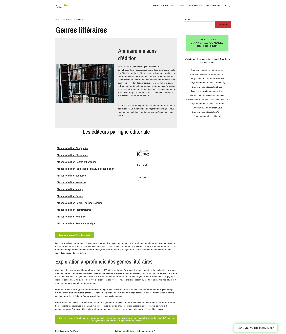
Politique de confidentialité (124, 331)
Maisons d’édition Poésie (70, 196)
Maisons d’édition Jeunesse (71, 175)
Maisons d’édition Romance (71, 216)
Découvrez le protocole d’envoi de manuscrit (74, 235)
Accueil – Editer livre (160, 6)
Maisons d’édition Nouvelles (71, 182)
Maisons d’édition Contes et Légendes (76, 162)
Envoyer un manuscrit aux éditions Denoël (207, 87)
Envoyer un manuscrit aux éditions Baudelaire (207, 78)
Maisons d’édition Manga (70, 189)
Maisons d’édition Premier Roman (74, 209)
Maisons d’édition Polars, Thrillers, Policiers (79, 203)
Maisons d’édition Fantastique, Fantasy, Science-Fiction (85, 168)
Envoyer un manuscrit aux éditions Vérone (207, 112)
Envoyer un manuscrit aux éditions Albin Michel (207, 74)
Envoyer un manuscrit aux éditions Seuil (207, 107)
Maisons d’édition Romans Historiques (77, 223)
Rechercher (188, 19)
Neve (57, 331)
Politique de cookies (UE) (146, 331)
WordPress (74, 331)
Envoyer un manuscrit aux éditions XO (207, 116)
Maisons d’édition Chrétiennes (72, 155)
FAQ (225, 6)
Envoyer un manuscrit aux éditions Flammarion (207, 95)
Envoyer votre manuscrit (256, 328)
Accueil (57, 20)
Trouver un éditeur (195, 6)
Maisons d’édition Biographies (72, 148)
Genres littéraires (178, 6)
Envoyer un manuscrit (213, 6)
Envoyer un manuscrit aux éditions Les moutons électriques (207, 99)
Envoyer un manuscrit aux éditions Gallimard (207, 91)
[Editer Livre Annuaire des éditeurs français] (62, 5)
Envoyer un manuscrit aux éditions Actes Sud (207, 70)
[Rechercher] (229, 6)
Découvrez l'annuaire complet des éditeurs (207, 42)
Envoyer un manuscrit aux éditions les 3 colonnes (207, 103)
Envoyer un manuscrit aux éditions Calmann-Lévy (207, 82)
